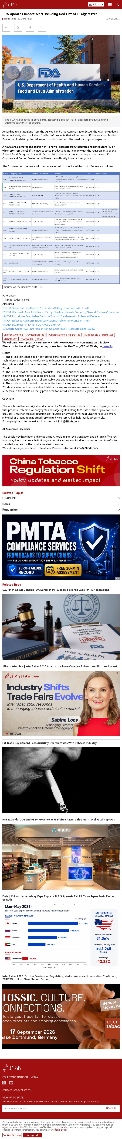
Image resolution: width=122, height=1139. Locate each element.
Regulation (10, 509)
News (6, 504)
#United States (35, 334)
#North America (13, 334)
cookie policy (60, 1130)
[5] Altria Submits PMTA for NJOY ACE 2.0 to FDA (31, 324)
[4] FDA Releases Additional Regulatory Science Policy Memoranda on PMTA (46, 320)
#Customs (27, 338)
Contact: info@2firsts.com (17, 1090)
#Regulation (10, 338)
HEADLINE (9, 498)
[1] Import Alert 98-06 (15, 299)
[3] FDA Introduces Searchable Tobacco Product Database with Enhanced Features (51, 316)
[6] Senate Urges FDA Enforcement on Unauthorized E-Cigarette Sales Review (48, 328)
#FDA (40, 338)
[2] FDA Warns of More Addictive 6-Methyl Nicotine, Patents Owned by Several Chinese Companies (60, 312)
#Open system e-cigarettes (64, 334)
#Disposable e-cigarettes (98, 334)
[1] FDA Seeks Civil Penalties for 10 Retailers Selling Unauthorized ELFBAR (45, 308)
